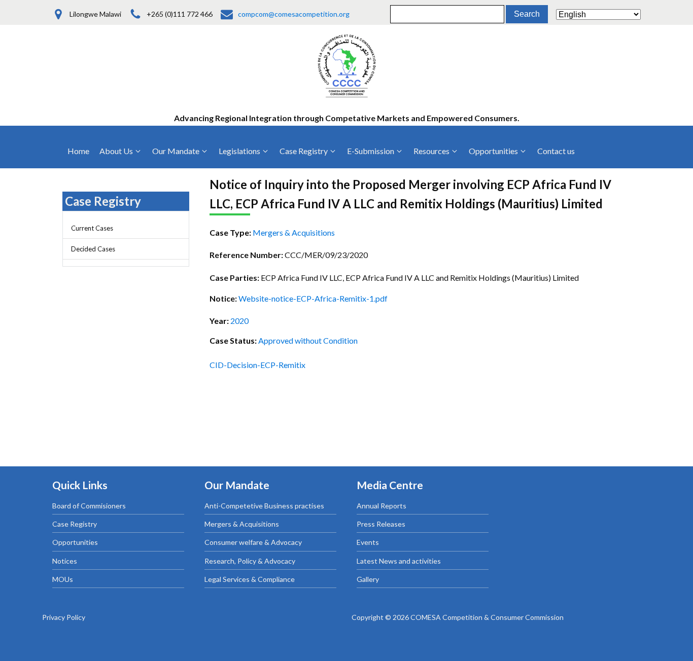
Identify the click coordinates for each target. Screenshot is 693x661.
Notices (64, 561)
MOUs (62, 579)
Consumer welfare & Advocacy (253, 542)
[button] (120, 151)
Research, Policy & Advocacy (249, 561)
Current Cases (92, 228)
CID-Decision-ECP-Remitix (257, 365)
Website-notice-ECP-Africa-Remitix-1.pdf (313, 298)
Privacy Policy (63, 617)
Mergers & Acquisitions (241, 524)
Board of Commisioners (89, 505)
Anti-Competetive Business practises (264, 505)
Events (368, 542)
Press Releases (381, 524)
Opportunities (75, 542)
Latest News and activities (399, 561)
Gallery (368, 579)
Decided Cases (93, 249)
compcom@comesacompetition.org (294, 14)
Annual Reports (381, 505)
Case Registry (74, 524)
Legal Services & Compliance (249, 579)
